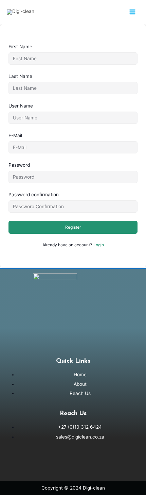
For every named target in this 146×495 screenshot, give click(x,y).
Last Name (20, 76)
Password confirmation (33, 194)
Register (73, 227)
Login (98, 244)
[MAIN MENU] (132, 11)
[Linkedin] (52, 463)
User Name (20, 106)
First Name (20, 46)
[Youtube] (73, 463)
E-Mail (15, 135)
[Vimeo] (93, 463)
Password (19, 165)
